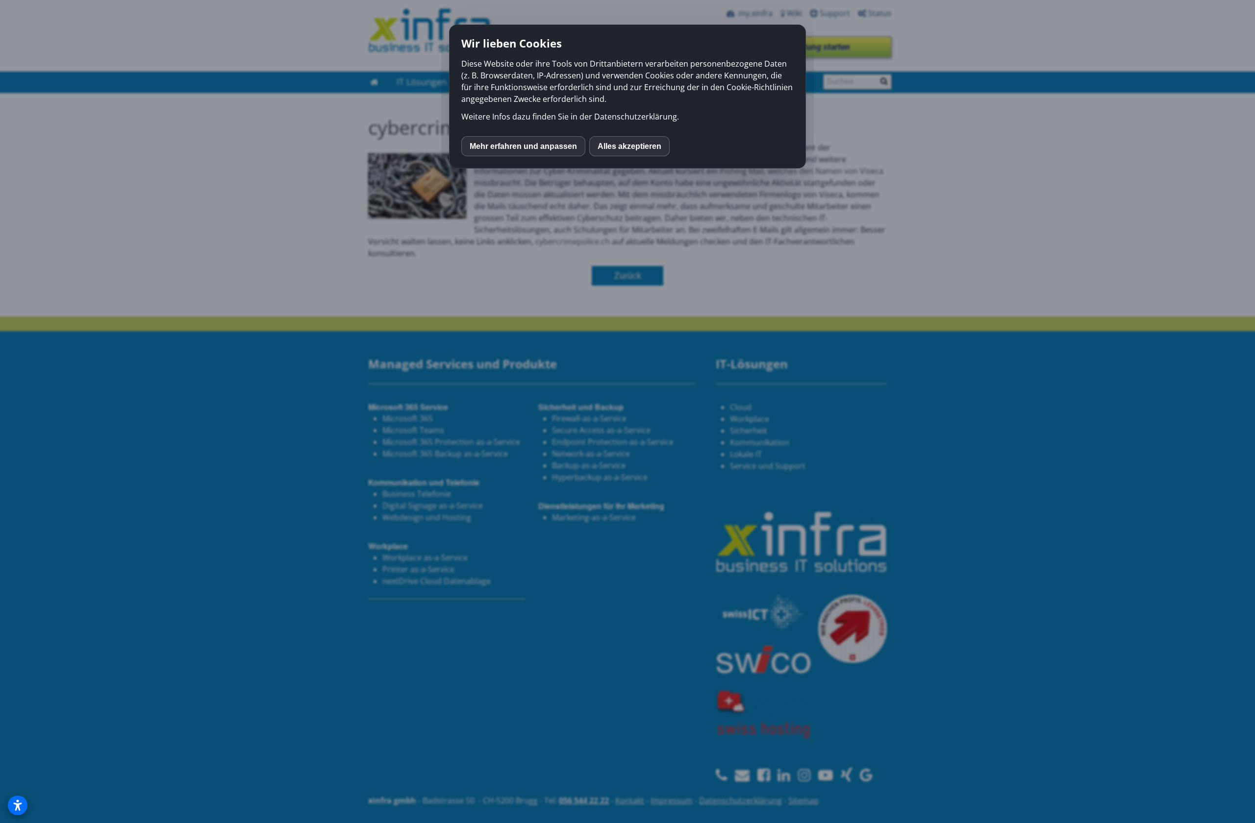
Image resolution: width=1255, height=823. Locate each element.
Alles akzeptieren (629, 146)
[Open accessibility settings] (17, 805)
